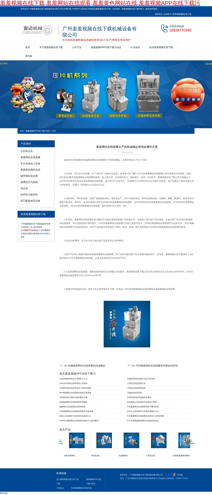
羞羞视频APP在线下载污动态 (106, 47)
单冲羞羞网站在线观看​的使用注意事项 (75, 393)
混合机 (24, 188)
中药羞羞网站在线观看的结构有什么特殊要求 (145, 416)
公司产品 (76, 47)
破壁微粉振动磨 (29, 176)
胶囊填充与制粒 (29, 182)
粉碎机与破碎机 (29, 194)
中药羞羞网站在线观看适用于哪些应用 (143, 407)
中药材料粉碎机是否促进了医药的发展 (75, 388)
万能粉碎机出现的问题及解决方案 (73, 397)
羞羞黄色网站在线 (30, 169)
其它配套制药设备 (30, 200)
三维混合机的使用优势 (136, 388)
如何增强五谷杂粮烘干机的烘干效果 (142, 402)
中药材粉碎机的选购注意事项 (139, 397)
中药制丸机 (26, 151)
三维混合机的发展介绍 (136, 383)
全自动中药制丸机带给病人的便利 (73, 383)
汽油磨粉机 (123, 455)
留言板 (28, 56)
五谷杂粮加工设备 (30, 163)
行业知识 (135, 47)
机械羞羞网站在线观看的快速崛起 (86, 365)
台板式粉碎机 (69, 455)
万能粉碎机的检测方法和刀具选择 (141, 379)
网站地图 (3, 493)
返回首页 (158, 14)
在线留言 (167, 14)
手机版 (180, 475)
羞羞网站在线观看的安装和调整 (72, 407)
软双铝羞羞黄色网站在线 (183, 455)
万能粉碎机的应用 (134, 393)
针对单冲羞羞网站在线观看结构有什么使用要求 (79, 421)
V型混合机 (95, 455)
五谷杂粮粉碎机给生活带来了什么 (73, 379)
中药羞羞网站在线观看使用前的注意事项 (76, 411)
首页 (27, 47)
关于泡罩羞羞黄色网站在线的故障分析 (143, 421)
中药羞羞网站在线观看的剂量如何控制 (157, 365)
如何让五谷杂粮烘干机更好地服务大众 (143, 411)
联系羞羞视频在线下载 (182, 14)
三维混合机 (150, 455)
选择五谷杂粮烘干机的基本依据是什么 (75, 416)
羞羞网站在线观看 (30, 157)
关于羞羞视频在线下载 (51, 47)
